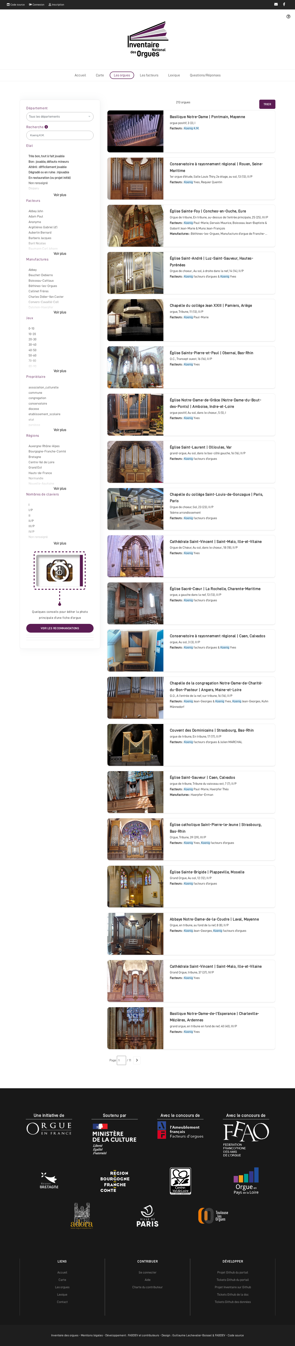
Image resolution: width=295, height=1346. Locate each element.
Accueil (80, 75)
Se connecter (147, 1272)
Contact (62, 1301)
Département (37, 108)
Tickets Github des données (233, 1301)
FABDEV (133, 1335)
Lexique (174, 75)
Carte (100, 75)
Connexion (38, 4)
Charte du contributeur (147, 1287)
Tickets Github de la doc (233, 1294)
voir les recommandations (60, 628)
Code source (17, 4)
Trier (267, 104)
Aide (147, 1279)
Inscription (57, 4)
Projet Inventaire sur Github (233, 1287)
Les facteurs (149, 75)
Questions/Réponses (205, 75)
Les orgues (122, 75)
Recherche (35, 127)
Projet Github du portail (232, 1272)
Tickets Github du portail (233, 1279)
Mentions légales (92, 1335)
